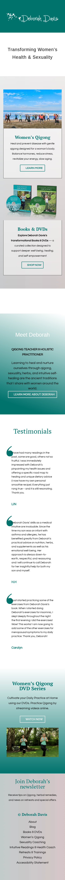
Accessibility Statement (32, 862)
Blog (33, 826)
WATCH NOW (34, 719)
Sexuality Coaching (33, 842)
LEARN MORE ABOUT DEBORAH (34, 394)
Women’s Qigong (32, 837)
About (32, 821)
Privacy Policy (32, 857)
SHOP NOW (34, 265)
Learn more (34, 168)
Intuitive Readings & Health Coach (32, 847)
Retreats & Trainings (32, 852)
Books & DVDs (32, 832)
